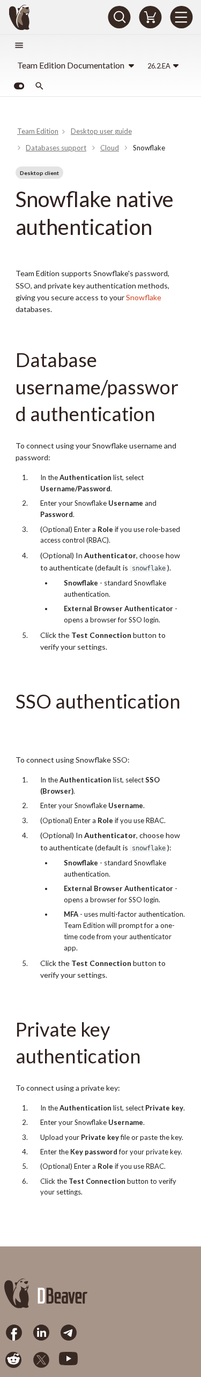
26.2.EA (158, 66)
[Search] (119, 17)
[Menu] (181, 17)
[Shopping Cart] (150, 17)
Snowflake (143, 297)
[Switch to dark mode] (18, 86)
